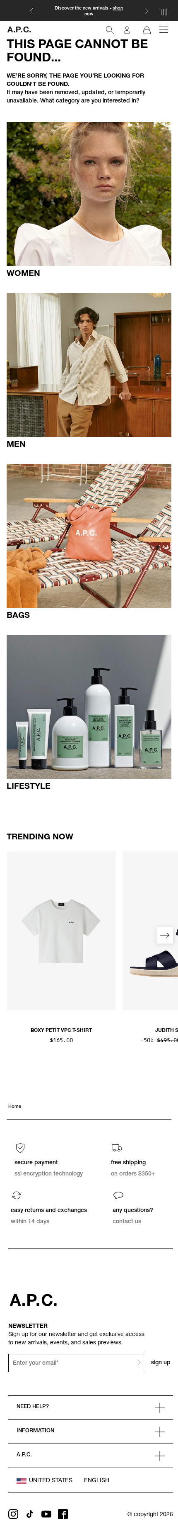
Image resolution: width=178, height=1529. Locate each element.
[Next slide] (164, 935)
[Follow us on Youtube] (46, 1514)
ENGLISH (96, 1481)
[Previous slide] (13, 935)
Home (14, 1107)
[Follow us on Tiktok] (30, 1514)
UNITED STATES (50, 1481)
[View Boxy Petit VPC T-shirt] (61, 930)
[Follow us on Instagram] (13, 1514)
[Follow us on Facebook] (63, 1514)
